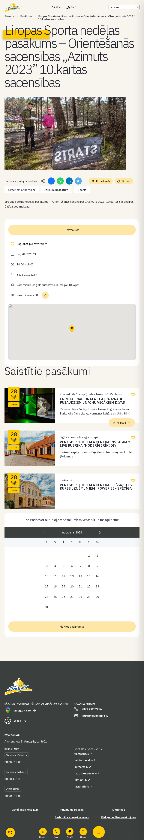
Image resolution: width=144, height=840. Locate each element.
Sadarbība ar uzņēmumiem (72, 817)
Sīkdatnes (118, 809)
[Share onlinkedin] (69, 181)
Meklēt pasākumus (72, 626)
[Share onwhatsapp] (60, 181)
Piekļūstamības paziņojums (118, 817)
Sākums (9, 16)
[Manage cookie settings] (10, 832)
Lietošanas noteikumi (25, 809)
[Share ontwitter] (78, 181)
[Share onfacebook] (51, 181)
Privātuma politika (72, 809)
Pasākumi (26, 16)
